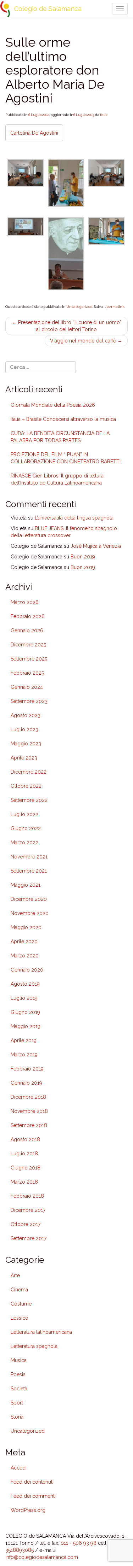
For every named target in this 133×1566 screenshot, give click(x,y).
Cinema (19, 1289)
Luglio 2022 (24, 814)
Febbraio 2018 (27, 1196)
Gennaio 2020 (27, 970)
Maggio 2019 (25, 1026)
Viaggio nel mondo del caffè (86, 341)
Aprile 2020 (24, 941)
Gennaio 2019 (26, 1083)
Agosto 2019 (25, 984)
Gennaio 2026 (27, 630)
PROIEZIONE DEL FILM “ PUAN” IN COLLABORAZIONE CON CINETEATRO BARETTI (66, 458)
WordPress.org (28, 1510)
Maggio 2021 (25, 885)
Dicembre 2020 (29, 899)
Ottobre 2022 (26, 786)
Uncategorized (79, 307)
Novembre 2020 (30, 913)
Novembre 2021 (29, 857)
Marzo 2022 (24, 842)
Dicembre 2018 (28, 1097)
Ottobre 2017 (25, 1224)
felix (103, 115)
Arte (15, 1275)
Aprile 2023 (24, 758)
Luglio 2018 (24, 1153)
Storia (17, 1417)
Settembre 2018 (29, 1125)
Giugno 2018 (25, 1168)
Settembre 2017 (28, 1238)
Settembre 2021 (29, 871)
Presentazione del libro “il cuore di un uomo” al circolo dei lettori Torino (67, 325)
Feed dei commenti (33, 1496)
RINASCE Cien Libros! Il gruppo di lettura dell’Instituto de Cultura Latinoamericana (57, 479)
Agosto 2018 (25, 1139)
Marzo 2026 (25, 602)
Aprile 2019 (24, 1040)
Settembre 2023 (29, 701)
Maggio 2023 (26, 743)
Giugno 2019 (25, 1012)
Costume (21, 1304)
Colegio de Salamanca (48, 8)
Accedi (19, 1468)
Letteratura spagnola (34, 1346)
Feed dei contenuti (32, 1482)
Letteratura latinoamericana (41, 1332)
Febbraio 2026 (28, 616)
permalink (115, 307)
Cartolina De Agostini (34, 133)
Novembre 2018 (29, 1111)
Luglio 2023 (24, 729)
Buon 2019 (83, 556)
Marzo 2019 (24, 1054)
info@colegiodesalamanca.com (41, 1557)
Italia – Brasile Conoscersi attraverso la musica (63, 419)
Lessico (19, 1318)
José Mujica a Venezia (96, 546)
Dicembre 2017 (28, 1210)
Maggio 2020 (26, 927)
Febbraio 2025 (27, 673)
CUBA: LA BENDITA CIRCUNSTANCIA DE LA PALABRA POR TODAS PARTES (60, 436)
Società (19, 1388)
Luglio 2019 (24, 998)
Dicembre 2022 (28, 772)
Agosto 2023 (25, 715)
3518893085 (19, 1550)
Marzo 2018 (24, 1182)
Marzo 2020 (25, 955)
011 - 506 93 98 (78, 1543)
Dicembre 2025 (28, 644)
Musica (19, 1360)
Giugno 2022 (26, 828)
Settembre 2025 (29, 659)
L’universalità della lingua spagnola (74, 518)
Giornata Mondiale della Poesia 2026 (53, 405)
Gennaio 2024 (27, 687)
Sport (17, 1403)
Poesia (18, 1374)
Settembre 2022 (29, 800)
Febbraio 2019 (27, 1069)
